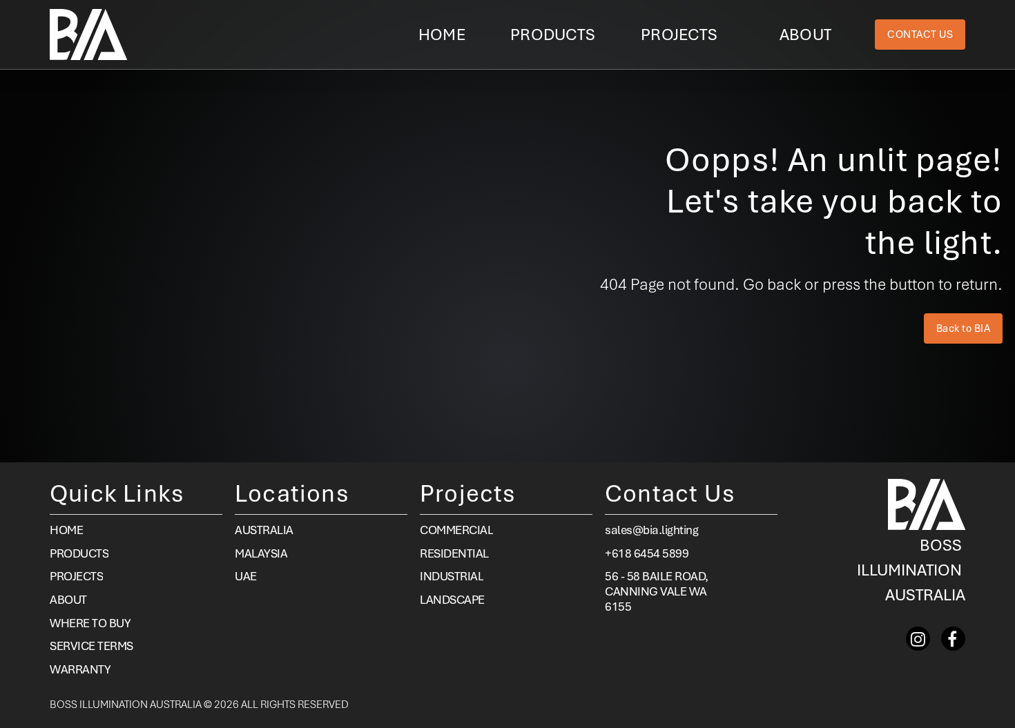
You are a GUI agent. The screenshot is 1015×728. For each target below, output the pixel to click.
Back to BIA (963, 328)
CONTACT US (920, 34)
